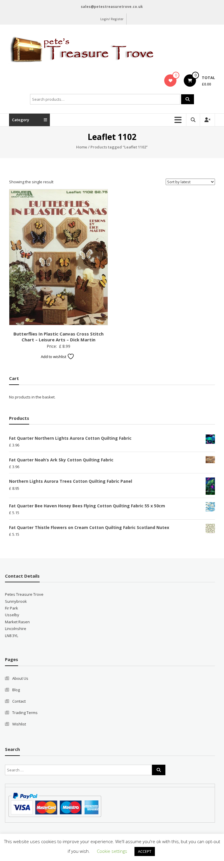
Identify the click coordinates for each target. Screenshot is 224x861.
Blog (16, 689)
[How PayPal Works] (54, 804)
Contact (19, 701)
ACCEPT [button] (144, 851)
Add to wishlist (54, 356)
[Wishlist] (170, 80)
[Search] (187, 99)
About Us (20, 678)
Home (81, 147)
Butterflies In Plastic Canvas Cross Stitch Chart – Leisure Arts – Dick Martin (58, 337)
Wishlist (19, 724)
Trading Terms (25, 712)
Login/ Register (111, 19)
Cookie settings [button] (112, 851)
